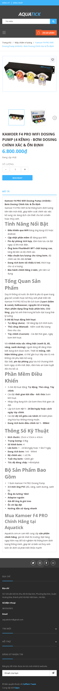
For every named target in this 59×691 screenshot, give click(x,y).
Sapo (17, 687)
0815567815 (7, 608)
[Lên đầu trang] (49, 684)
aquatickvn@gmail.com (12, 619)
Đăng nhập (18, 3)
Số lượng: (8, 164)
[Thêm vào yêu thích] (52, 60)
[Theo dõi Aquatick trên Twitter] (33, 563)
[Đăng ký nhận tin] (53, 673)
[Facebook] (46, 563)
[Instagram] (39, 563)
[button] (55, 118)
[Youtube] (53, 563)
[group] (29, 74)
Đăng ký (6, 3)
